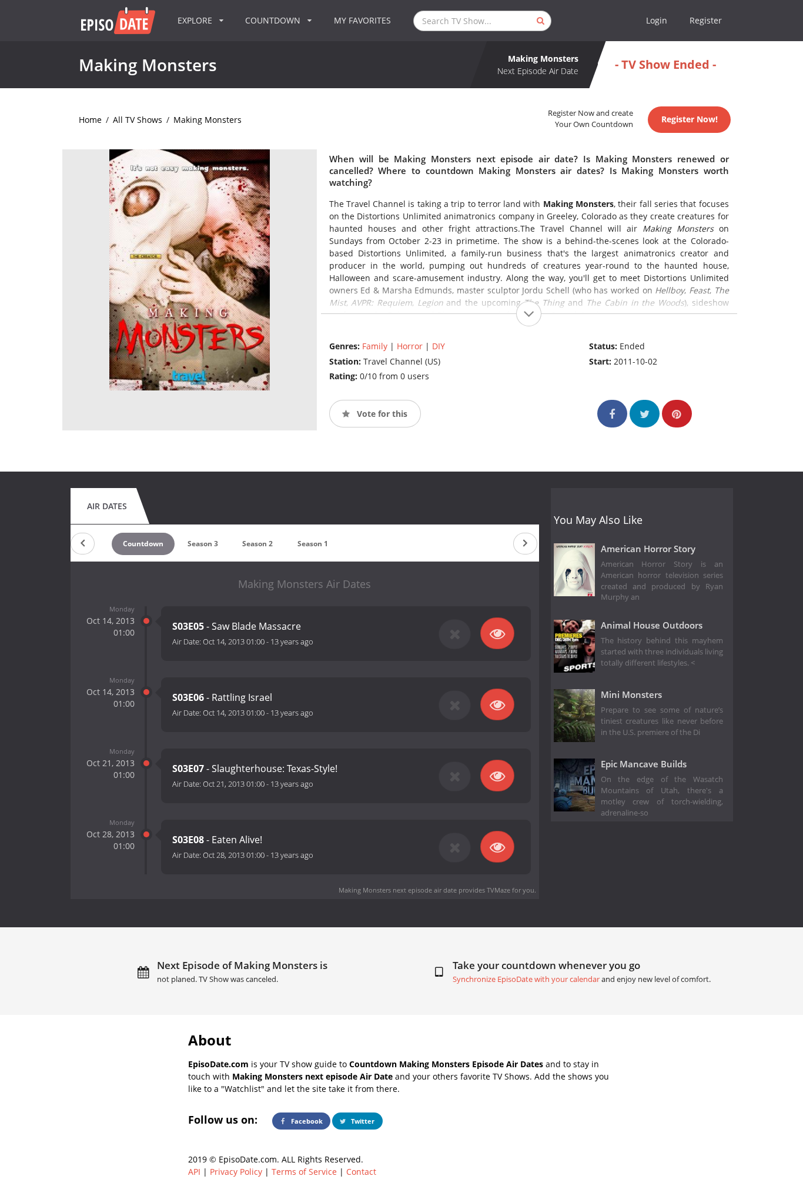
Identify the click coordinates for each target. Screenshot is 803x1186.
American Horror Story (648, 548)
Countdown (143, 544)
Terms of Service (304, 1171)
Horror (410, 346)
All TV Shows (137, 119)
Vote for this (380, 413)
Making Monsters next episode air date (398, 890)
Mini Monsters (631, 694)
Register (706, 20)
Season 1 (312, 544)
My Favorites (362, 20)
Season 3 (203, 544)
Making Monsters (207, 119)
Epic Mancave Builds (644, 764)
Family (374, 346)
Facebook (306, 1121)
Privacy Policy (236, 1171)
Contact (361, 1171)
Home (90, 119)
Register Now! (689, 119)
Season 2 (257, 544)
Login (656, 20)
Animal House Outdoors (651, 625)
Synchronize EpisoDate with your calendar (526, 979)
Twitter (361, 1121)
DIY (438, 346)
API (194, 1171)
